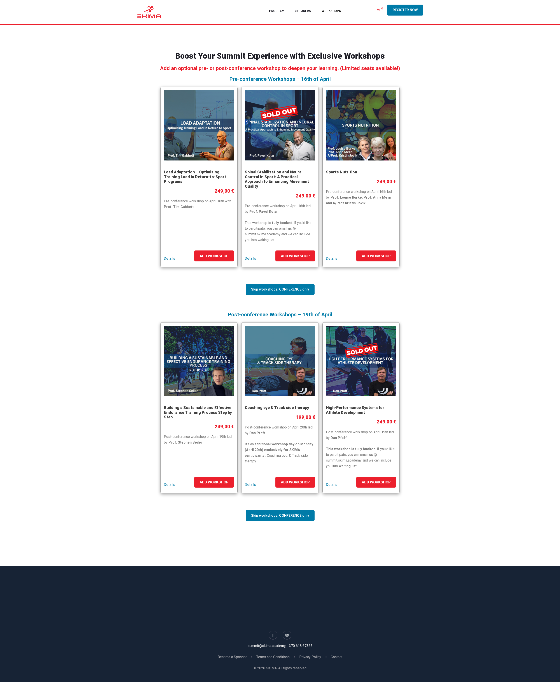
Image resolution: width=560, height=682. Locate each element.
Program (276, 11)
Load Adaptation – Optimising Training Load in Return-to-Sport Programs (195, 177)
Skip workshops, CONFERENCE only (280, 289)
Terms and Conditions (273, 657)
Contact (336, 657)
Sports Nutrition (341, 172)
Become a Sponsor (232, 657)
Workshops (331, 11)
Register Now (405, 10)
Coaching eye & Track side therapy (277, 407)
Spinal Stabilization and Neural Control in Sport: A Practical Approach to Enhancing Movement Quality (277, 179)
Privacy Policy (310, 657)
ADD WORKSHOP (214, 256)
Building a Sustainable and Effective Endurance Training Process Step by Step (198, 412)
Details (169, 258)
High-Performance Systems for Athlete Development (355, 410)
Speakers (303, 11)
